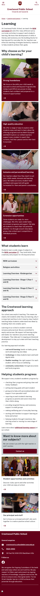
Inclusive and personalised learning (18, 172)
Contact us (20, 451)
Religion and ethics (20, 267)
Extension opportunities (13, 216)
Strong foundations (11, 80)
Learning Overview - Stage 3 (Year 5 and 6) (20, 298)
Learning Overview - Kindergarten (20, 273)
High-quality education (13, 124)
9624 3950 (10, 549)
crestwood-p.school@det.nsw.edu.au (20, 545)
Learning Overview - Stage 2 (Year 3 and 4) (20, 289)
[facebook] (3, 563)
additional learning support (25, 428)
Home (3, 18)
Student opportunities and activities (18, 479)
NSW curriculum (11, 252)
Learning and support (13, 18)
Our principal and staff (13, 515)
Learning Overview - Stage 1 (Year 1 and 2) (20, 281)
